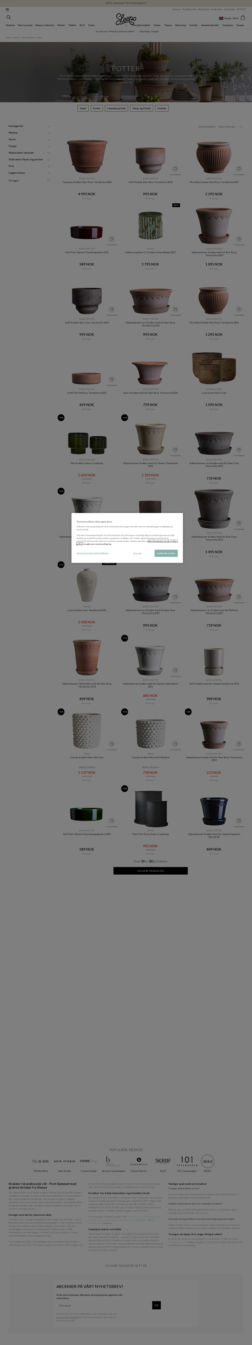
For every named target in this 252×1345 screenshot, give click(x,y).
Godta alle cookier (166, 553)
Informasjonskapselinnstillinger (93, 553)
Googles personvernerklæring (97, 544)
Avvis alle (137, 553)
